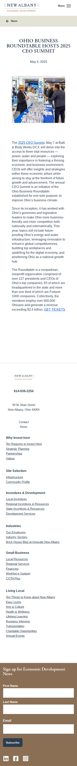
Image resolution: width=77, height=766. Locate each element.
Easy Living (13, 602)
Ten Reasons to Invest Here (24, 444)
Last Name (10, 702)
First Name (10, 685)
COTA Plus (13, 578)
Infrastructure (14, 477)
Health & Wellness (18, 611)
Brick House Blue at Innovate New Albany (33, 542)
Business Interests (18, 621)
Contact (24, 422)
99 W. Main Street (23, 405)
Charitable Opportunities (21, 631)
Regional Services (17, 563)
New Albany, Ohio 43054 (23, 409)
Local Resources (17, 559)
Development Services (20, 513)
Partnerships (14, 453)
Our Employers (16, 532)
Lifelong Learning (17, 616)
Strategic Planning (17, 448)
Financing (12, 568)
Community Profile (18, 482)
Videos (10, 458)
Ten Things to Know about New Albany (30, 597)
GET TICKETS (54, 309)
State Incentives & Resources (25, 508)
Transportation (15, 626)
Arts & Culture (15, 606)
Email (7, 720)
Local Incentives (16, 499)
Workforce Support (18, 573)
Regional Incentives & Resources (27, 504)
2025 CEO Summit (31, 142)
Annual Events (15, 635)
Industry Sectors (16, 537)
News (23, 426)
